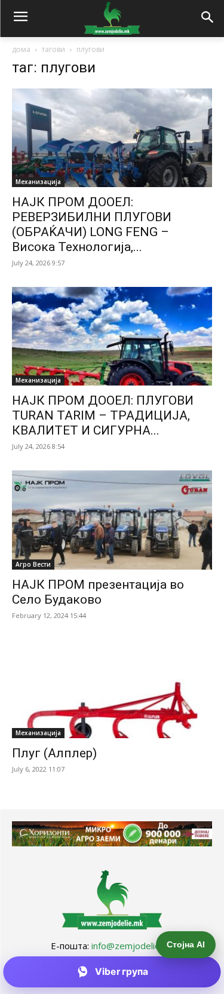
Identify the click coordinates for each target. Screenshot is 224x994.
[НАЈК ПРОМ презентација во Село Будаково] (112, 519)
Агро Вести (33, 564)
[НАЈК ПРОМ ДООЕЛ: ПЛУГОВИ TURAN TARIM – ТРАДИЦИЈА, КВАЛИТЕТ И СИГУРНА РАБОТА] (112, 336)
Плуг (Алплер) (54, 753)
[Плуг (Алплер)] (112, 689)
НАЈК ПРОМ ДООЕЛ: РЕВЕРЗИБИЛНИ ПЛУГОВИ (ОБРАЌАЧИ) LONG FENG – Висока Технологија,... (91, 224)
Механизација (38, 182)
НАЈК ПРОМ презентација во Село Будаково (98, 592)
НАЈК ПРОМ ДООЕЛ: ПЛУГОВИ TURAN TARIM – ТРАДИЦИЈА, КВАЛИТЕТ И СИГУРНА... (103, 415)
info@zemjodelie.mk (132, 946)
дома (21, 49)
